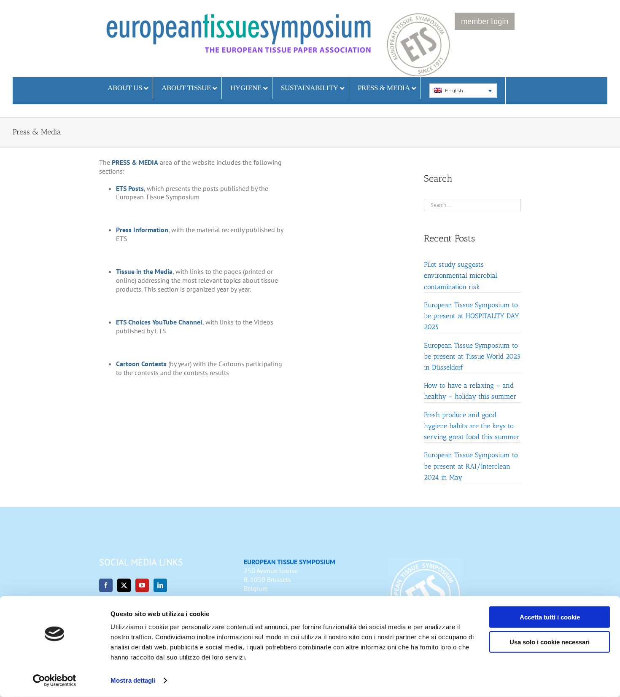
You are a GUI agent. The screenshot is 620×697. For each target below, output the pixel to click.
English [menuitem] (454, 90)
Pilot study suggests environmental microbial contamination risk (460, 275)
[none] (463, 90)
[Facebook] (106, 585)
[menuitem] (462, 90)
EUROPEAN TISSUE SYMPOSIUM (289, 562)
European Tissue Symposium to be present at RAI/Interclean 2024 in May (471, 466)
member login (484, 21)
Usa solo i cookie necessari (549, 641)
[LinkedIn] (160, 585)
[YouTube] (142, 585)
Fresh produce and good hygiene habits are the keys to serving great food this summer (472, 426)
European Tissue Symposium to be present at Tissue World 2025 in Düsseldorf (472, 356)
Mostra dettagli (133, 680)
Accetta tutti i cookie (550, 617)
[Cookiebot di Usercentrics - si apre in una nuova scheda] (55, 680)
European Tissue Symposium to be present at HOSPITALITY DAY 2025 (471, 316)
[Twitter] (124, 585)
